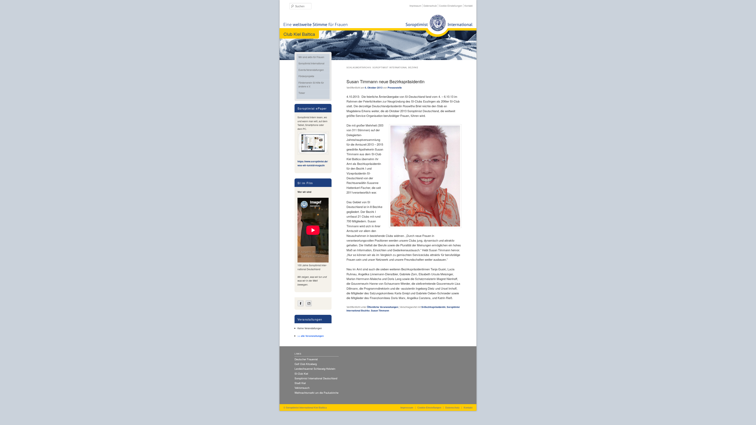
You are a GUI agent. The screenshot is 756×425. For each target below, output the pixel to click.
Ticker (301, 92)
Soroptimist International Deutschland (316, 378)
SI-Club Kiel (301, 373)
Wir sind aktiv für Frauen (311, 57)
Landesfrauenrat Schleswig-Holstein (315, 368)
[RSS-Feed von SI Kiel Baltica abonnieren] (309, 305)
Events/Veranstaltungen (311, 69)
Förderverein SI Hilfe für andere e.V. (311, 84)
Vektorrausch (302, 388)
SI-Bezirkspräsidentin (433, 307)
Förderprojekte (306, 76)
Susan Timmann (380, 310)
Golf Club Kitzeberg (306, 364)
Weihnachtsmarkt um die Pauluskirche (316, 393)
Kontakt (468, 5)
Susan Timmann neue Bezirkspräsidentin (385, 81)
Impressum (415, 5)
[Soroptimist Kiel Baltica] (439, 26)
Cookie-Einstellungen (450, 5)
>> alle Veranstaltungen (310, 336)
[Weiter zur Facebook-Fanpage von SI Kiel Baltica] (300, 305)
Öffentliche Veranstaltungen (382, 307)
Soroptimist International (311, 63)
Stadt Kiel (300, 383)
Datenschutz (430, 5)
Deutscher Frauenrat (306, 359)
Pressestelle (395, 87)
